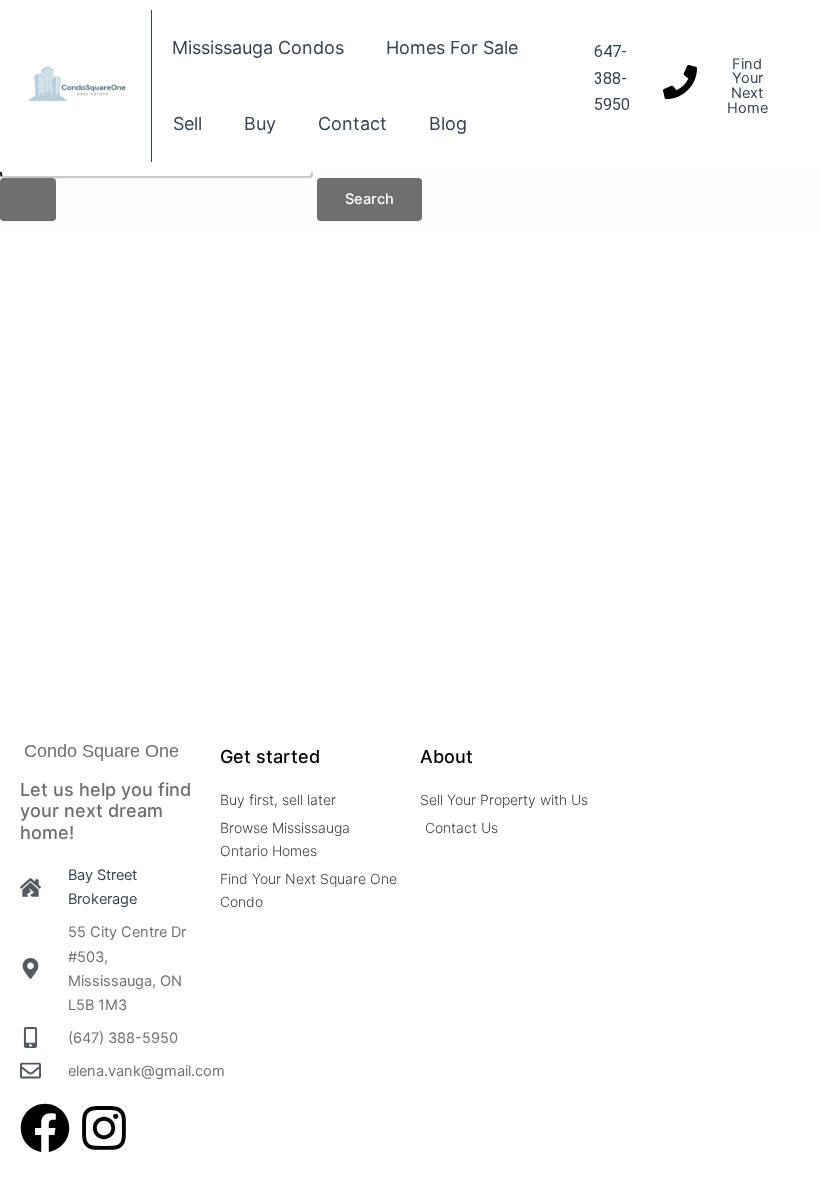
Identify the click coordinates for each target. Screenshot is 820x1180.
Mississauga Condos (258, 47)
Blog (448, 123)
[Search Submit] (28, 199)
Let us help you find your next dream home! (105, 811)
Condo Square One (101, 751)
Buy (260, 123)
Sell (187, 123)
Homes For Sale (452, 47)
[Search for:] (156, 179)
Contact (352, 123)
